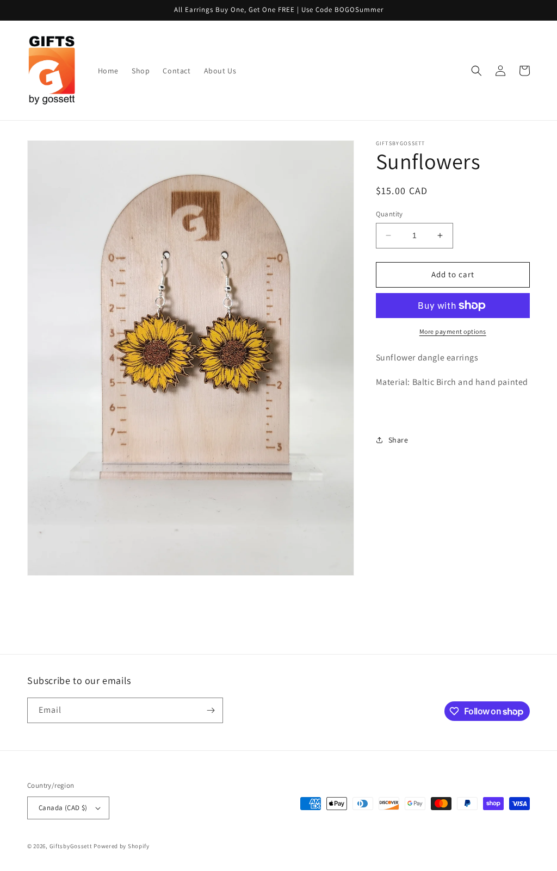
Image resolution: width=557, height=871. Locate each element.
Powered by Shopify (122, 846)
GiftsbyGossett (70, 846)
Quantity (389, 214)
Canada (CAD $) (63, 807)
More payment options (452, 331)
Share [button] (398, 440)
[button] (476, 71)
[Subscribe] (210, 710)
